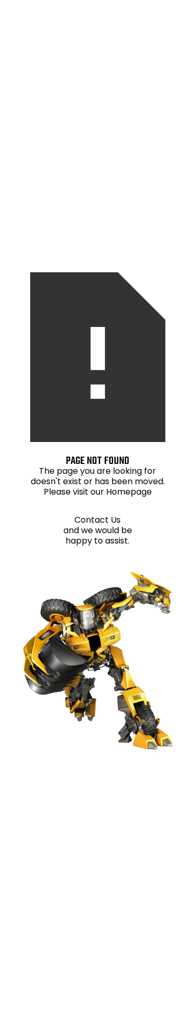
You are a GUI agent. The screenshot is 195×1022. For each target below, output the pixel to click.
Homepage (129, 492)
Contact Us (97, 520)
